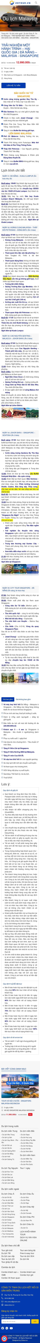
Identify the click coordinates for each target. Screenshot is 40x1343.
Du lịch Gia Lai (7, 1174)
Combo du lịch (8, 1267)
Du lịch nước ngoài (16, 33)
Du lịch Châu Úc (27, 1224)
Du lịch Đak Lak (7, 1177)
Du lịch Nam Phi (26, 1220)
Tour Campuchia (8, 1234)
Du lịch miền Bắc (27, 1130)
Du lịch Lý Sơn (7, 1137)
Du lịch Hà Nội (26, 1148)
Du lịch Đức (25, 1197)
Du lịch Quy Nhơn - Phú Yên (9, 1141)
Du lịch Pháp (25, 1200)
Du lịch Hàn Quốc (8, 1211)
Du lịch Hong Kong (8, 1214)
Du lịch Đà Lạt (7, 1145)
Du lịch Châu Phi (27, 1216)
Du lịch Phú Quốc (27, 1164)
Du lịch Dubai (6, 1220)
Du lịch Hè (24, 1259)
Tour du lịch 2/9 (7, 1259)
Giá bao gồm (8, 699)
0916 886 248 (9, 1298)
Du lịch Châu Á (29, 33)
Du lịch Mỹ (24, 1210)
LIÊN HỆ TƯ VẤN (13, 85)
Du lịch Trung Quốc (8, 1223)
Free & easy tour (27, 1253)
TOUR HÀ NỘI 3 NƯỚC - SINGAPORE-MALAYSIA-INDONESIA (16, 1102)
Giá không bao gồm (23, 699)
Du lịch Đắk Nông (8, 1180)
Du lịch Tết (6, 1253)
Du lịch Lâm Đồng (8, 1183)
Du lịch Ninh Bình (27, 1151)
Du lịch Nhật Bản (8, 1203)
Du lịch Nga (25, 1203)
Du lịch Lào (6, 1208)
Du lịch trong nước (10, 1126)
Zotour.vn (24, 1340)
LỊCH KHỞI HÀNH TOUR (28, 1233)
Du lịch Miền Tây (26, 1159)
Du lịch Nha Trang (8, 1134)
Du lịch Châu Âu (27, 1193)
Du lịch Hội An (7, 1148)
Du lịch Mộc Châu (27, 1143)
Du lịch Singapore (8, 1217)
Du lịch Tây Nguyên (9, 1168)
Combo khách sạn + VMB (10, 1273)
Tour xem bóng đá (27, 1250)
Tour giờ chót (6, 1250)
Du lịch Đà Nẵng (7, 1154)
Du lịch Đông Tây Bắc (28, 1140)
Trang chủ (4, 33)
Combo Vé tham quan (10, 1277)
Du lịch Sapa (25, 1134)
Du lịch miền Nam (27, 1155)
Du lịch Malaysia (7, 1228)
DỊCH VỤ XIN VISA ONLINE (28, 1239)
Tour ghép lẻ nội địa (9, 1261)
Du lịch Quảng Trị (8, 1159)
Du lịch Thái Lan (7, 1206)
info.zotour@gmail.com (12, 1301)
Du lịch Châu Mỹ (27, 1206)
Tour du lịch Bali (7, 1200)
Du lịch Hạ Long (26, 1137)
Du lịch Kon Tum (7, 1172)
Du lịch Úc (24, 1228)
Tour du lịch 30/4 (27, 1256)
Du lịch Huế (6, 1156)
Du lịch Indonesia (8, 1237)
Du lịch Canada (26, 1213)
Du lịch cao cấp (8, 1256)
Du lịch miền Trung (9, 1130)
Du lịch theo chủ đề (10, 1245)
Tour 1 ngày (25, 1168)
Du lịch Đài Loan (7, 1225)
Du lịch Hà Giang (26, 1146)
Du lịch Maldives (7, 1231)
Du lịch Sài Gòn (26, 1161)
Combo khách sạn (28, 1271)
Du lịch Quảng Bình (8, 1151)
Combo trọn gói (26, 1274)
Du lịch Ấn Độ (7, 1197)
